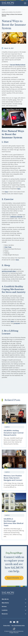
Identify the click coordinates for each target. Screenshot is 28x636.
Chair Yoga (7, 247)
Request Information (13, 578)
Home (3, 9)
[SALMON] (8, 3)
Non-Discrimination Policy (18, 625)
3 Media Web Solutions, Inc (14, 629)
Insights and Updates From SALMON (11, 12)
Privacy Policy (6, 625)
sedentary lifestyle (16, 216)
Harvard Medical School (17, 65)
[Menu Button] (25, 3)
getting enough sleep (9, 271)
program (17, 323)
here (18, 189)
